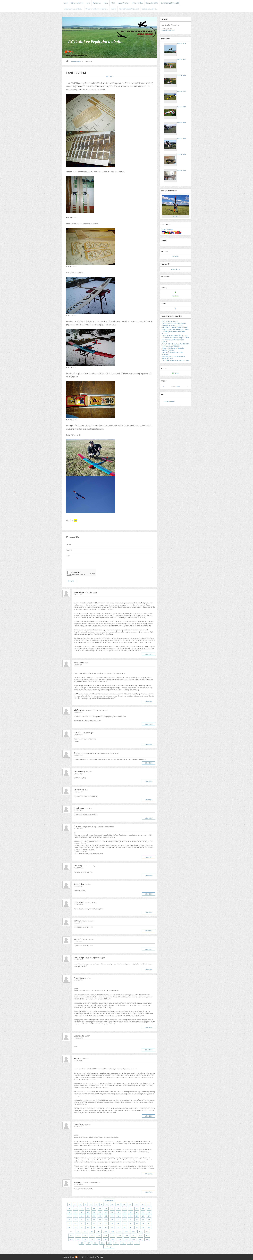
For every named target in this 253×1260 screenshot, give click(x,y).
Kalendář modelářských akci (129, 9)
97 (137, 1227)
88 (81, 1227)
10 (118, 1204)
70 (143, 1220)
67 (124, 1220)
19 (88, 1208)
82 (130, 1224)
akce (88, 3)
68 (130, 1220)
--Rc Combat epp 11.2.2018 (171, 346)
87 (75, 1227)
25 (124, 1208)
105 (105, 1231)
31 (75, 1212)
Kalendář (175, 256)
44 (69, 1216)
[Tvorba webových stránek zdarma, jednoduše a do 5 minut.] (76, 1257)
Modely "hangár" (123, 3)
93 (112, 1227)
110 (140, 1231)
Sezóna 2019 (181, 91)
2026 (178, 386)
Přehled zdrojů (170, 401)
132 (126, 1239)
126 (85, 1239)
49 (100, 1216)
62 (94, 1220)
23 (112, 1208)
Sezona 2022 (181, 44)
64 (106, 1220)
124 (71, 1239)
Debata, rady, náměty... (150, 9)
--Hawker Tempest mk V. (170, 321)
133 (133, 1239)
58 (69, 1220)
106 (112, 1231)
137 (88, 1243)
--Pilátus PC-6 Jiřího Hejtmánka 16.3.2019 (175, 329)
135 (147, 1239)
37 (112, 1212)
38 (118, 1212)
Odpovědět (148, 654)
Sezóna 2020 (181, 75)
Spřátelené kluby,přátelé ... (73, 9)
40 (130, 1212)
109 (133, 1231)
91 (100, 1227)
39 (124, 1212)
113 (78, 1235)
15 (148, 1204)
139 (102, 1243)
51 (112, 1216)
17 (75, 1208)
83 (137, 1224)
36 (106, 1212)
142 (123, 1243)
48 (94, 1216)
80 (118, 1224)
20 (94, 1208)
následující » (109, 1247)
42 (143, 1212)
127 (92, 1239)
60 (81, 1220)
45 (75, 1216)
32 (81, 1212)
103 (92, 1231)
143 (130, 1243)
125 (78, 1239)
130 (112, 1239)
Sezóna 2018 (181, 107)
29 (149, 1208)
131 (119, 1239)
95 (124, 1227)
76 (94, 1224)
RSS (82, 1257)
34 (94, 1212)
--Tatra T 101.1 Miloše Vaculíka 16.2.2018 (175, 344)
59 (75, 1220)
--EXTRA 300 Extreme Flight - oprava (174, 323)
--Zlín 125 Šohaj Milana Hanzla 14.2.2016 (175, 360)
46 (81, 1216)
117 (106, 1235)
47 (88, 1216)
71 (149, 1220)
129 (106, 1239)
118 (112, 1235)
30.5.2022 (175, 216)
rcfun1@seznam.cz (168, 30)
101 (78, 1231)
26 (130, 1208)
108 (126, 1231)
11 (124, 1204)
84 (143, 1224)
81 (124, 1224)
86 (69, 1227)
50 (106, 1216)
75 (88, 1224)
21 (100, 1208)
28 (143, 1208)
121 (133, 1235)
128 (99, 1239)
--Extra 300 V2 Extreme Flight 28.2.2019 (175, 336)
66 (118, 1220)
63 (100, 1220)
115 (92, 1235)
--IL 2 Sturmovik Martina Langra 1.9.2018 (175, 338)
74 (81, 1224)
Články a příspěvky (77, 3)
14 (142, 1204)
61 (88, 1220)
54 (130, 1216)
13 (136, 1204)
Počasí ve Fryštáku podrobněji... (97, 9)
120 (126, 1235)
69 (137, 1220)
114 (85, 1235)
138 (95, 1243)
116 (99, 1235)
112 (71, 1235)
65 (112, 1220)
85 (149, 1224)
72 (69, 1224)
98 (143, 1227)
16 (69, 1208)
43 (149, 1212)
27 (137, 1208)
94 (118, 1227)
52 (118, 1216)
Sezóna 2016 (181, 138)
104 (99, 1231)
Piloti (113, 3)
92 (106, 1227)
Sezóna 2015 (181, 154)
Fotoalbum (97, 3)
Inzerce (113, 9)
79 (112, 1224)
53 (124, 1216)
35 (100, 1212)
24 (118, 1208)
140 (109, 1243)
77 (100, 1224)
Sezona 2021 (181, 59)
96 (130, 1227)
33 (88, 1212)
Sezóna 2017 (181, 123)
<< (164, 386)
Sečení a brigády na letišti (170, 3)
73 (75, 1224)
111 (147, 1231)
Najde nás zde (175, 269)
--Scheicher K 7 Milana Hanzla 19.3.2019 (175, 327)
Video (106, 3)
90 (94, 1227)
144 (137, 1243)
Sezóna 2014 (181, 170)
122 (140, 1235)
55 (137, 1216)
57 (149, 1216)
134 (140, 1239)
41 (137, 1212)
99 (149, 1227)
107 (119, 1231)
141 (116, 1243)
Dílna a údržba (138, 3)
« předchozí (109, 1201)
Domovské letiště (152, 3)
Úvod (66, 3)
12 (130, 1204)
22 (106, 1208)
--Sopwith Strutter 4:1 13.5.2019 (172, 325)
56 (143, 1216)
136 (81, 1243)
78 (106, 1224)
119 (119, 1235)
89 (88, 1227)
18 (81, 1208)
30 (69, 1212)
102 (85, 1231)
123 (147, 1235)
